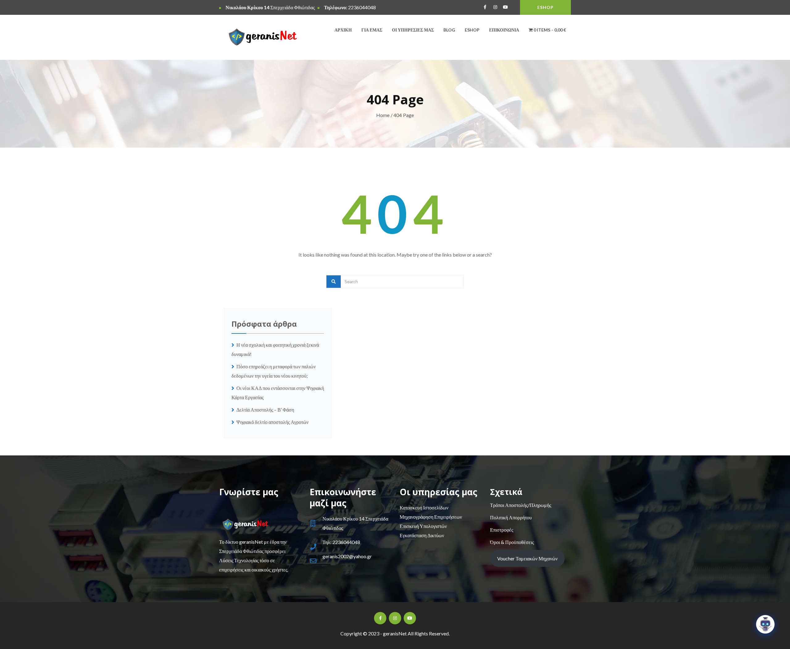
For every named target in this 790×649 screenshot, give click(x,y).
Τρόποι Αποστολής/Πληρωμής (520, 505)
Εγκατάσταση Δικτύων (422, 535)
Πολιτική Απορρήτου (511, 517)
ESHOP (545, 7)
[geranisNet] (259, 38)
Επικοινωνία (504, 29)
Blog (449, 29)
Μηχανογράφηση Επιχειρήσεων (431, 517)
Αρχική (343, 29)
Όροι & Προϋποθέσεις (512, 542)
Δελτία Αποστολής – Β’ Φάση (265, 409)
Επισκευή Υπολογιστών (423, 526)
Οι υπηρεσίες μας (413, 29)
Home (383, 115)
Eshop (472, 29)
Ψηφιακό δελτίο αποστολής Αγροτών (272, 422)
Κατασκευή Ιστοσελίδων (424, 507)
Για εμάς (371, 29)
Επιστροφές (501, 530)
